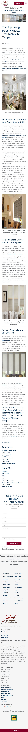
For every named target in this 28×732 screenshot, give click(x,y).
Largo (16, 590)
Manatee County (19, 598)
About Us (3, 699)
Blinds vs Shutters (7, 486)
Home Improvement (7, 458)
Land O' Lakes (18, 576)
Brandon (17, 595)
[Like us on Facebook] (2, 707)
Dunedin (17, 592)
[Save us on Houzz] (10, 707)
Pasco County (6, 579)
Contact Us (4, 701)
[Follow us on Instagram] (7, 707)
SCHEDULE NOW (14, 543)
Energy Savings (6, 484)
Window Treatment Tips (8, 463)
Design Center (5, 691)
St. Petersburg (18, 587)
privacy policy (12, 549)
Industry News (6, 460)
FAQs (3, 477)
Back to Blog (7, 442)
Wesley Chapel (6, 584)
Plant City (5, 603)
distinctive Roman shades (15, 254)
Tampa (16, 603)
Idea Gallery (5, 473)
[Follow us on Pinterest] (4, 707)
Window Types (6, 452)
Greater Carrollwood (8, 576)
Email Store (4, 637)
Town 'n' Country (19, 600)
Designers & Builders (7, 695)
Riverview (5, 600)
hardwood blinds (14, 60)
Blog (3, 475)
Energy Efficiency (6, 456)
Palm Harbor (6, 581)
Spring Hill (5, 590)
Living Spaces (5, 461)
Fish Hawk (5, 592)
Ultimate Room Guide (8, 481)
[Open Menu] (25, 3)
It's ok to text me (10, 539)
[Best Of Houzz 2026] (14, 718)
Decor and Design (6, 454)
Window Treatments (7, 689)
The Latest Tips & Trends (9, 450)
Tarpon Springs (6, 587)
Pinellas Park (18, 573)
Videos (4, 479)
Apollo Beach (6, 573)
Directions (4, 632)
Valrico (16, 584)
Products (4, 471)
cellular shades (6, 340)
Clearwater (5, 595)
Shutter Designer (6, 687)
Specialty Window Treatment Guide (12, 483)
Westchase (17, 581)
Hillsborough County (19, 579)
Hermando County (7, 598)
